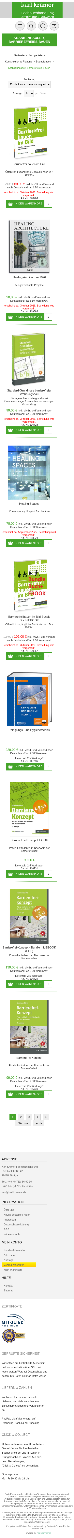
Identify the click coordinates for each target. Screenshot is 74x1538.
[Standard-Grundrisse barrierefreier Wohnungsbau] (29, 359)
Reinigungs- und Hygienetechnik (29, 729)
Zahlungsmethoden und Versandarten (23, 1405)
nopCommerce (44, 1533)
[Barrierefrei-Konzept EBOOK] (29, 809)
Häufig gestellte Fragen (17, 1214)
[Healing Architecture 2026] (29, 246)
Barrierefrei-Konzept (29, 1057)
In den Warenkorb (28, 203)
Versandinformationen (12, 1506)
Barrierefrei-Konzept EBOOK (29, 840)
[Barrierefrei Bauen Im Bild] (29, 133)
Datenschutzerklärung (16, 1224)
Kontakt (8, 1285)
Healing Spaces (29, 503)
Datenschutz (35, 1371)
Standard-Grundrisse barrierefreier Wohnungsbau (29, 392)
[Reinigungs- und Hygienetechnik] (29, 699)
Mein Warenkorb (13, 1269)
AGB (6, 1229)
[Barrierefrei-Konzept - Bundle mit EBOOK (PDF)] (29, 916)
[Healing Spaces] (29, 473)
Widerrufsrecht (12, 1234)
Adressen (9, 1255)
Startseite (18, 55)
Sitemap (8, 1290)
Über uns (9, 1209)
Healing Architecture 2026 (29, 277)
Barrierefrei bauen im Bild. (29, 164)
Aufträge (8, 1260)
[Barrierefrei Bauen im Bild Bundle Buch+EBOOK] (29, 586)
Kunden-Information (15, 1250)
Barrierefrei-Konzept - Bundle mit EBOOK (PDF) (29, 949)
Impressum (10, 1219)
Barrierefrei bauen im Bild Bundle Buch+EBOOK (29, 618)
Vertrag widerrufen (14, 1264)
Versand (49, 184)
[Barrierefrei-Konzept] (29, 1027)
